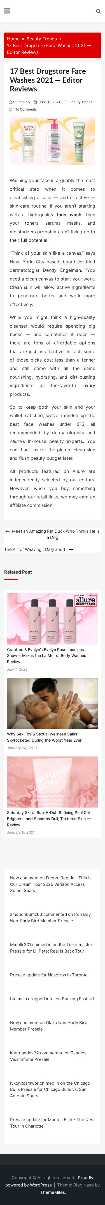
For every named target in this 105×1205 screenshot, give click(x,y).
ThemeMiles (52, 1192)
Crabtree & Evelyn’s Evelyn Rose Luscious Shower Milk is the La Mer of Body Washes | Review (48, 655)
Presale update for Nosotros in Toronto (49, 975)
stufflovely (21, 102)
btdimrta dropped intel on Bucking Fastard (52, 998)
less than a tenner (75, 360)
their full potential (28, 240)
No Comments (26, 109)
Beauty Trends (80, 102)
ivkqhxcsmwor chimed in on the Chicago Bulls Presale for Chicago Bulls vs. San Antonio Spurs (50, 1089)
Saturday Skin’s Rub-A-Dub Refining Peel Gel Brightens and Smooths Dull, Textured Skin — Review (49, 818)
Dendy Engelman (62, 270)
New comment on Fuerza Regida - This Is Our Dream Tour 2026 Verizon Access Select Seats (51, 884)
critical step (24, 189)
